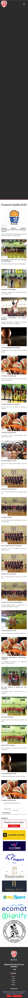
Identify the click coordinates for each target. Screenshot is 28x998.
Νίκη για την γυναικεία (8, 745)
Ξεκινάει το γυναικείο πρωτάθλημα (11, 602)
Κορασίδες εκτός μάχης (8, 289)
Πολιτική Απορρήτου (17, 996)
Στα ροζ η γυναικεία (7, 717)
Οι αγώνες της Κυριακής (8, 376)
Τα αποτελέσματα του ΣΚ (8, 461)
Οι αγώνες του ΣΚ (6, 517)
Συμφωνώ (9, 996)
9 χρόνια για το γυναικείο (8, 574)
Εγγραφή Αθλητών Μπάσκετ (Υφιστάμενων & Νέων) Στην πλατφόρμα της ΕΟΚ (13, 229)
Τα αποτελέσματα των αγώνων (10, 404)
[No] (26, 993)
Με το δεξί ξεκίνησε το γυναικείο (11, 545)
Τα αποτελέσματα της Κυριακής (10, 347)
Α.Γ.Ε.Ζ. (14, 960)
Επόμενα (16, 810)
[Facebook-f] (13, 969)
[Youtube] (14, 969)
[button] (24, 4)
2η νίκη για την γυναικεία (8, 489)
